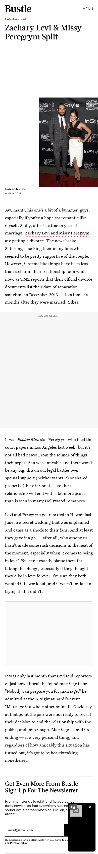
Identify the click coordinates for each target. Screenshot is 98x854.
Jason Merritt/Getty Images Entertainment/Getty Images (95, 142)
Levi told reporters (74, 676)
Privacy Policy (19, 843)
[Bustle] (18, 8)
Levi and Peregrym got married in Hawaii (44, 514)
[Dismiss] (90, 807)
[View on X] (49, 634)
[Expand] (73, 807)
